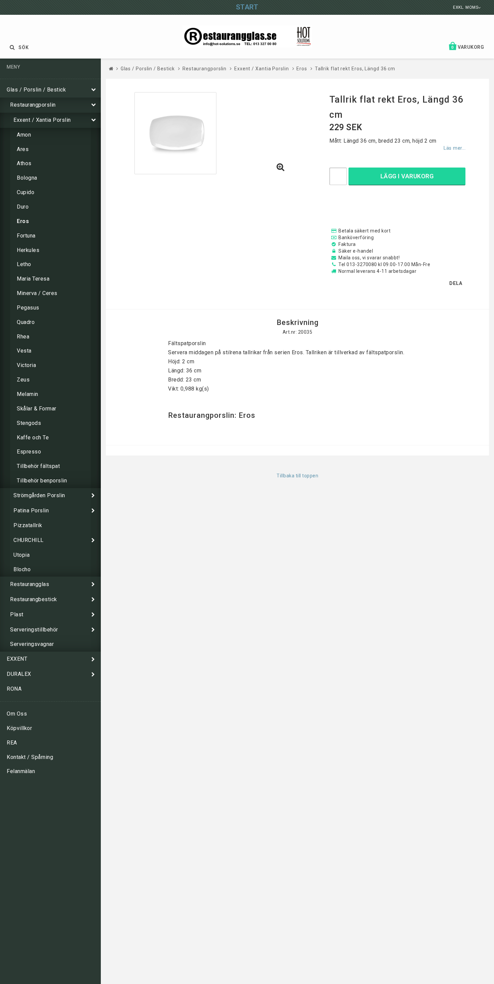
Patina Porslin (31, 510)
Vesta (24, 351)
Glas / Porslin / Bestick (36, 89)
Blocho (22, 569)
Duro (23, 207)
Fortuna (26, 235)
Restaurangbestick (33, 599)
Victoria (26, 365)
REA (12, 742)
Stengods (29, 423)
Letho (24, 264)
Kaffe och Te (33, 437)
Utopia (21, 555)
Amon (24, 135)
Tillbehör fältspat (38, 466)
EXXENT (17, 659)
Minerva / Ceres (37, 293)
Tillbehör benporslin (42, 480)
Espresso (29, 451)
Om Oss (17, 713)
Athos (24, 163)
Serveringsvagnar (32, 644)
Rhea (23, 336)
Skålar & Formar (36, 408)
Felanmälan (21, 771)
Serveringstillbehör (34, 629)
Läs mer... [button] (454, 148)
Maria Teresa (33, 279)
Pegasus (28, 307)
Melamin (27, 394)
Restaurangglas (29, 584)
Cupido (25, 192)
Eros (23, 221)
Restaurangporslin (33, 105)
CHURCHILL (28, 540)
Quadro (26, 322)
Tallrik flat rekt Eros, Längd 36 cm (355, 68)
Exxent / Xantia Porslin (42, 120)
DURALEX (19, 674)
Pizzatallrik (27, 525)
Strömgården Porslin (39, 495)
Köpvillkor (19, 728)
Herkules (28, 250)
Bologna (27, 178)
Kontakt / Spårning (30, 757)
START (247, 7)
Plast (17, 614)
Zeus (23, 379)
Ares (23, 149)
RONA (14, 689)
